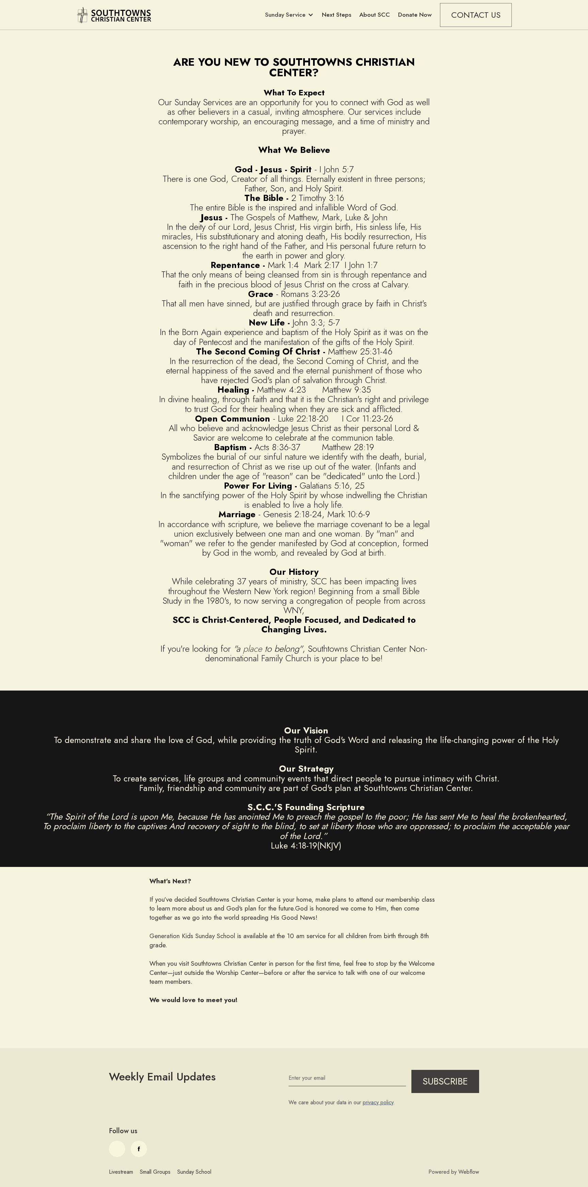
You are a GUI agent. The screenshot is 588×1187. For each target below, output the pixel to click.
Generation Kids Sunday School (192, 935)
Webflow (468, 1172)
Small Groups (155, 1172)
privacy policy (378, 1102)
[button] (289, 15)
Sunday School (194, 1172)
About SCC (374, 14)
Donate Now (415, 14)
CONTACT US (476, 15)
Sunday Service (285, 14)
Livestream (121, 1172)
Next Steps (336, 14)
